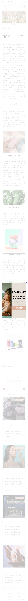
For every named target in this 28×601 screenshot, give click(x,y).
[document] (14, 300)
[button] (27, 282)
